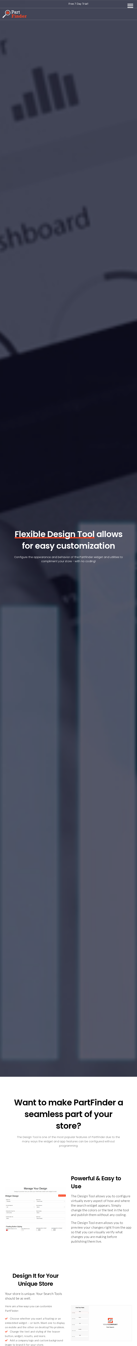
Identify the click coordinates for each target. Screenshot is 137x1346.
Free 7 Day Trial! (78, 3)
